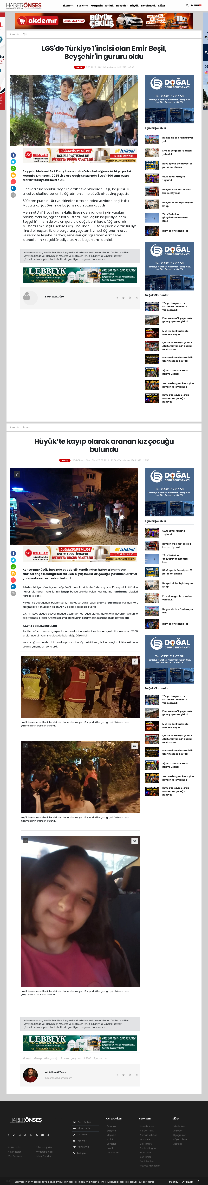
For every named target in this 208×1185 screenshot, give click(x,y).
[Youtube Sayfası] (26, 1135)
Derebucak (148, 5)
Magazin (97, 5)
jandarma (121, 591)
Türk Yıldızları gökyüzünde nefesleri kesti (175, 217)
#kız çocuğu (51, 1058)
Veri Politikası (15, 1156)
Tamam (188, 1181)
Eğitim (26, 34)
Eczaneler (145, 1139)
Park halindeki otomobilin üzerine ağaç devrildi (177, 359)
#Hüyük (27, 1058)
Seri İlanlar (145, 1157)
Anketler (177, 1130)
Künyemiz (83, 1147)
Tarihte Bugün (148, 1148)
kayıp (65, 591)
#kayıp (38, 1058)
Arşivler (81, 1140)
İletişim (81, 1153)
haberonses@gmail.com (58, 1078)
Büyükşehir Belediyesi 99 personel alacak (177, 165)
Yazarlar (82, 1134)
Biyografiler (179, 1135)
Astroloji (177, 1143)
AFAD (63, 607)
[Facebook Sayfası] (10, 1135)
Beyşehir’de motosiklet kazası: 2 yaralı (176, 191)
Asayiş (26, 427)
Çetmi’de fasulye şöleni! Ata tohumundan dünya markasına (177, 346)
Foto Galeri (84, 1122)
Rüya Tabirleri (180, 1139)
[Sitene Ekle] (49, 1135)
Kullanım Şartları (44, 1147)
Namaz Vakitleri (148, 1135)
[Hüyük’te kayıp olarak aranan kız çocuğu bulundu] (74, 506)
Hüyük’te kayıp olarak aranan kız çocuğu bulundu (175, 398)
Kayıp (27, 603)
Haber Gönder (43, 1156)
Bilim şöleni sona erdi (175, 230)
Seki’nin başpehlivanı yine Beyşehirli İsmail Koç (178, 385)
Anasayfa (15, 34)
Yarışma (82, 5)
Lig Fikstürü (146, 1143)
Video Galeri (84, 1128)
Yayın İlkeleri (14, 1151)
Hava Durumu (147, 1126)
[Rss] (38, 1135)
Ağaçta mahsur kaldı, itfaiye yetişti (175, 372)
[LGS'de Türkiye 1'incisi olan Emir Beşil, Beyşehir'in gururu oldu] (74, 110)
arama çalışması (109, 603)
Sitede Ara (179, 1126)
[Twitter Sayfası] (15, 1135)
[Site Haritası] (43, 1135)
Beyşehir (122, 5)
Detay (174, 1181)
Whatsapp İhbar (44, 1151)
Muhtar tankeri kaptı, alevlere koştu (175, 332)
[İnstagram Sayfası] (21, 1135)
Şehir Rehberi (147, 1161)
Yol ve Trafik (147, 1130)
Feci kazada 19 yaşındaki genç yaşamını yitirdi (177, 319)
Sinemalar (145, 1152)
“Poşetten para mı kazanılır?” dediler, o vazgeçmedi (175, 307)
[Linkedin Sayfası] (32, 1135)
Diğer (162, 5)
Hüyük (134, 5)
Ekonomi (68, 5)
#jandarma (100, 1058)
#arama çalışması (71, 1058)
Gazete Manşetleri (150, 1165)
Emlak (109, 5)
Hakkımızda (14, 1147)
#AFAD (87, 1058)
